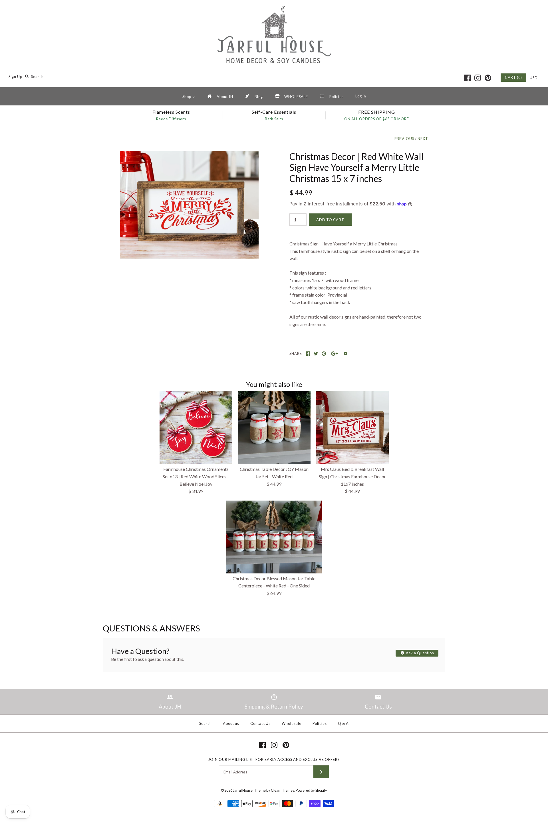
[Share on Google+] (335, 353)
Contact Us (260, 723)
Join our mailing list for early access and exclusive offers (274, 759)
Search (205, 723)
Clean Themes (282, 790)
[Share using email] (345, 353)
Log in (360, 96)
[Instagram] (477, 78)
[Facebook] (467, 78)
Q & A (343, 723)
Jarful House (243, 790)
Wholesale (291, 723)
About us (231, 723)
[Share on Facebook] (308, 353)
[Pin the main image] (324, 353)
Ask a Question (419, 653)
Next (423, 138)
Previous (404, 138)
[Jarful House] (274, 9)
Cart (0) (513, 77)
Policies (320, 723)
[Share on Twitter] (316, 353)
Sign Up (15, 76)
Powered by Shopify (311, 790)
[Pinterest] (488, 78)
